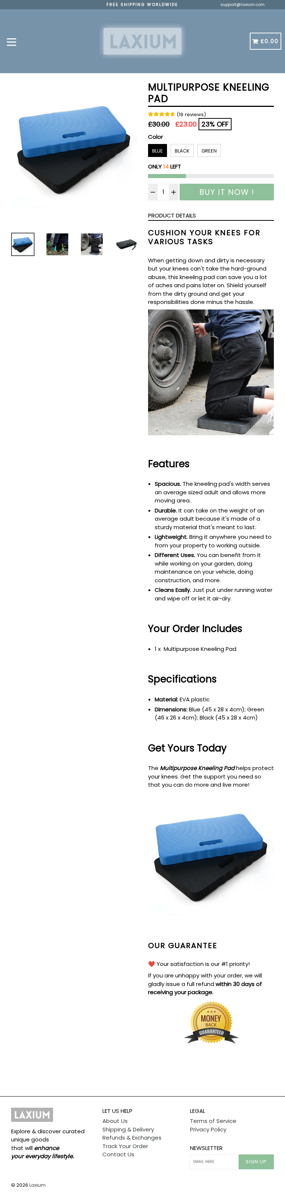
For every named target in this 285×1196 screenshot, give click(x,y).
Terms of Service (213, 1121)
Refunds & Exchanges (131, 1137)
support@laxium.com (242, 4)
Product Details (172, 215)
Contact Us (118, 1154)
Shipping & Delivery (128, 1129)
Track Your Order (125, 1146)
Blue (157, 150)
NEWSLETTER (206, 1148)
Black (182, 150)
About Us (115, 1121)
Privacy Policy (208, 1129)
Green (209, 150)
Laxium (37, 1185)
